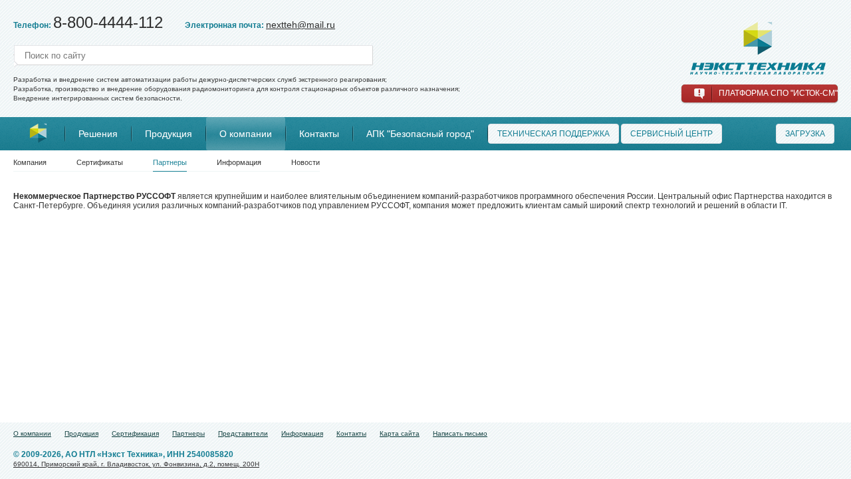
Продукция (168, 133)
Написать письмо (460, 433)
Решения (98, 133)
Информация (239, 162)
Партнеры (170, 162)
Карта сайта (400, 433)
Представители (243, 433)
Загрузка (805, 133)
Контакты (319, 133)
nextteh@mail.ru (300, 24)
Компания (30, 162)
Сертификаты (99, 162)
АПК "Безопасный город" (420, 133)
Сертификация (135, 433)
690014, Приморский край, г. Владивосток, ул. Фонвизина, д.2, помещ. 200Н (136, 464)
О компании (245, 133)
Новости (305, 162)
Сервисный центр (671, 133)
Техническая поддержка (553, 133)
